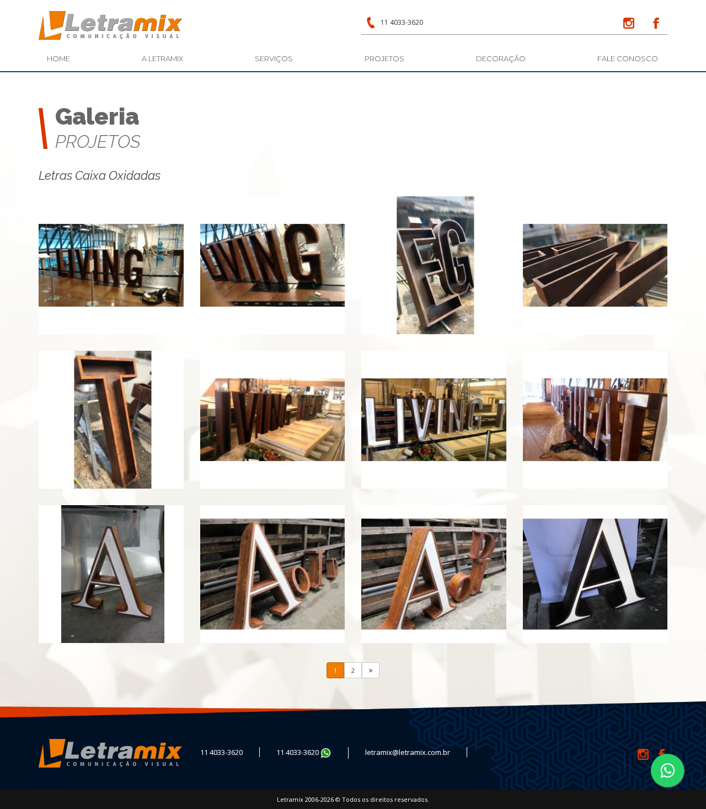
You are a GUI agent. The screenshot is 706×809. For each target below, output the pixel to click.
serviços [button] (274, 58)
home (58, 58)
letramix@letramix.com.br (407, 752)
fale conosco (627, 58)
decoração (501, 58)
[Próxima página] (370, 670)
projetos (384, 58)
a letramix (162, 58)
